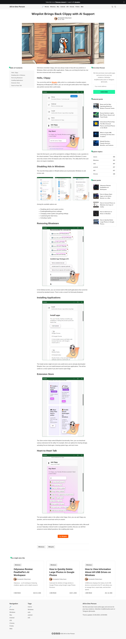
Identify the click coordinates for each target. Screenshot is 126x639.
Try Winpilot (63, 536)
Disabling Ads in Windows (18, 75)
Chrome (72, 6)
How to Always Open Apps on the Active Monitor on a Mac (106, 196)
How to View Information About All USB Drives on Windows (98, 572)
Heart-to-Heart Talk (16, 85)
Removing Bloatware (17, 77)
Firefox (78, 6)
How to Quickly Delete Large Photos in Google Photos (107, 222)
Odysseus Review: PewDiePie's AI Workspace (105, 187)
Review (47, 6)
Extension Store (15, 83)
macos (30, 607)
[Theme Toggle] (112, 6)
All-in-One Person (69, 633)
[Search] (115, 6)
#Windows (41, 547)
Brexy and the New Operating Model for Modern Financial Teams (107, 106)
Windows (53, 6)
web (29, 612)
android (30, 615)
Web (82, 6)
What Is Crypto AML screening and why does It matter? (107, 134)
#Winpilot (51, 547)
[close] (124, 2)
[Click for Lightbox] (63, 120)
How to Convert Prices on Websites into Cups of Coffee (107, 205)
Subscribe (104, 92)
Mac (58, 6)
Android (62, 6)
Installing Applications (17, 80)
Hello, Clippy (14, 72)
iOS (67, 6)
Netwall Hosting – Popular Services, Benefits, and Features (106, 143)
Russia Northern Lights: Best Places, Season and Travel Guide (107, 115)
